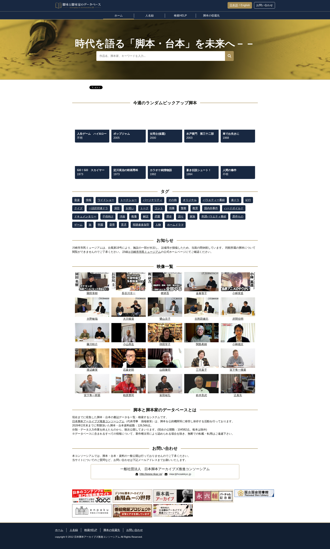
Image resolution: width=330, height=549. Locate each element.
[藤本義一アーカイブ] (173, 496)
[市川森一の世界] (132, 496)
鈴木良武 (201, 395)
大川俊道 (128, 318)
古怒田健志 (201, 318)
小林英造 (237, 293)
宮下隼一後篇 (238, 369)
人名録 (74, 530)
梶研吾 (165, 293)
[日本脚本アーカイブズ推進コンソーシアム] (173, 510)
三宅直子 (201, 369)
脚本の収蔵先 (111, 530)
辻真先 (238, 395)
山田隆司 (165, 369)
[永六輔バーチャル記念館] (213, 496)
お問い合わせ (134, 530)
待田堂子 (165, 344)
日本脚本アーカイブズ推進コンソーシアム (98, 421)
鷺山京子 (165, 318)
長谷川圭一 (128, 293)
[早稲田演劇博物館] (92, 510)
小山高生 (128, 344)
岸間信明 (237, 318)
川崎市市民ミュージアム (146, 251)
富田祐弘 (165, 395)
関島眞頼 (201, 344)
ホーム (59, 530)
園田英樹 (92, 293)
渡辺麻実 (92, 369)
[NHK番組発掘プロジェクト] (132, 510)
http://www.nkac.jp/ (151, 474)
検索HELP (90, 530)
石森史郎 (128, 369)
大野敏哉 (92, 318)
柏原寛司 (128, 395)
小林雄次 (237, 344)
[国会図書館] (254, 496)
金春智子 (201, 293)
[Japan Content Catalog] (92, 496)
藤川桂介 (92, 344)
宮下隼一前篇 (92, 395)
